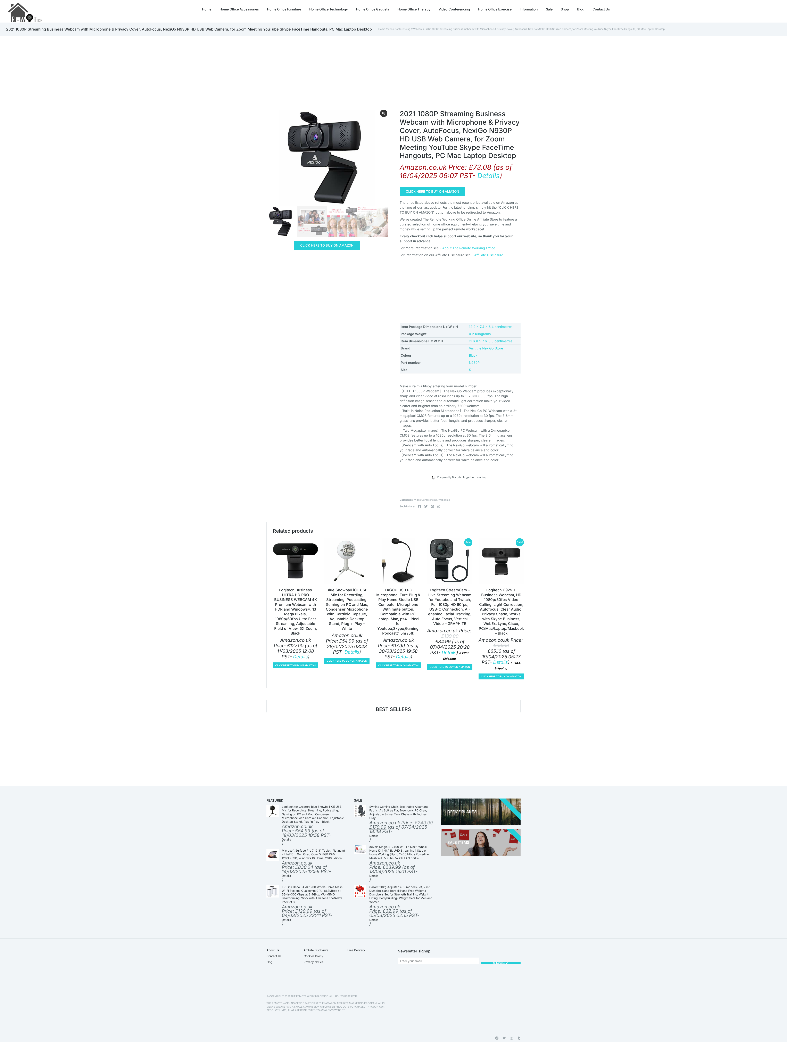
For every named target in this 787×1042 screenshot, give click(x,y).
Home (381, 29)
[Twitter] (504, 1038)
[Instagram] (511, 1038)
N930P (474, 363)
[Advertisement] (385, 66)
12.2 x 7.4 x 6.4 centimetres (490, 327)
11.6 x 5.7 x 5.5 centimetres (490, 341)
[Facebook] (496, 1038)
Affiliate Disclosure (488, 255)
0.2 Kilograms (480, 334)
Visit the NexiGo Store (486, 348)
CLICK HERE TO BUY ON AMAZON (327, 245)
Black (473, 355)
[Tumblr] (519, 1038)
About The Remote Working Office (468, 248)
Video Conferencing (398, 29)
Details (488, 175)
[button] (419, 506)
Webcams (418, 29)
